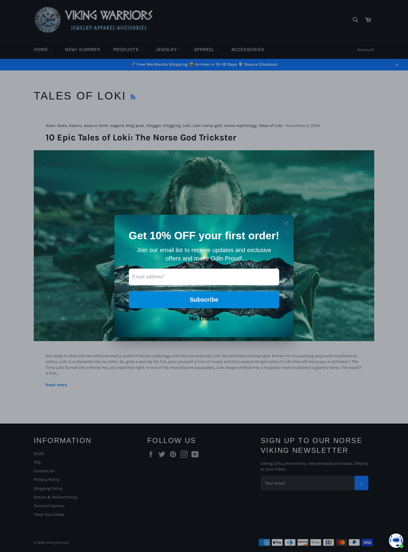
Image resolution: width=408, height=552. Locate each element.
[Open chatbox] (396, 540)
